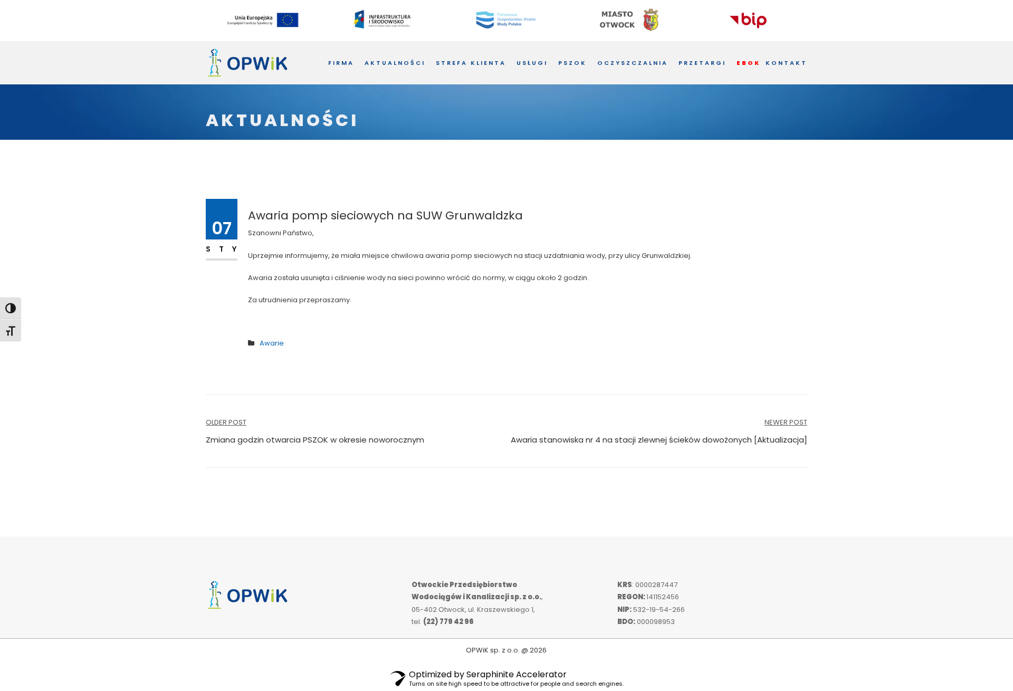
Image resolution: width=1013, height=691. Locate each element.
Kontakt (786, 63)
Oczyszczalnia (632, 63)
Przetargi (702, 63)
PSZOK (572, 63)
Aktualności (395, 63)
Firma (341, 63)
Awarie (272, 343)
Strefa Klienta (471, 63)
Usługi (532, 63)
